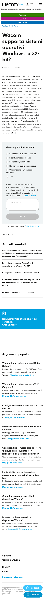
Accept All (22, 15)
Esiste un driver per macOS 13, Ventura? (18, 292)
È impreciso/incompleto (19, 161)
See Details (22, 23)
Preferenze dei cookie (12, 577)
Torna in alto (8, 234)
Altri (11, 176)
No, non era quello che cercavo (22, 166)
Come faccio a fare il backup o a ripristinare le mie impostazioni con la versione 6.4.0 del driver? (21, 282)
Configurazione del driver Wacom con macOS (20, 272)
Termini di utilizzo (11, 560)
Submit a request (32, 226)
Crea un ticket (30, 195)
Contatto (7, 556)
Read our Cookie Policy (10, 26)
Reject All (22, 19)
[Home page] (10, 4)
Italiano (33, 3)
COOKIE (5, 571)
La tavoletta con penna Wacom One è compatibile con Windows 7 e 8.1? (17, 264)
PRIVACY (6, 567)
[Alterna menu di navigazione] (27, 4)
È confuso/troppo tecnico (20, 158)
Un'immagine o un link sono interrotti (20, 171)
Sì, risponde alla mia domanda (22, 153)
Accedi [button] (21, 4)
